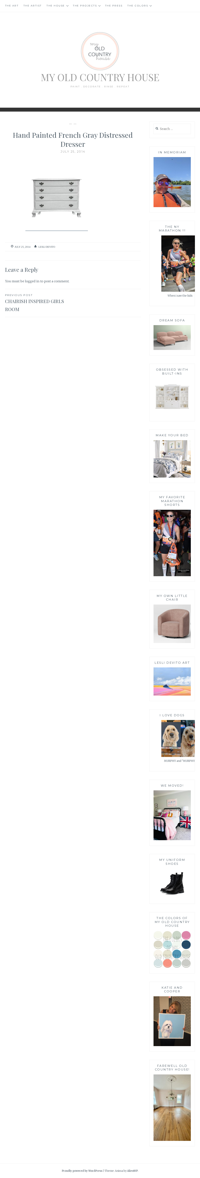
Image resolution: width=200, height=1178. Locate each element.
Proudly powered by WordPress (82, 1171)
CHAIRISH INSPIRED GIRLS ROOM (34, 302)
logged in (32, 281)
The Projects (85, 5)
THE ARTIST (32, 5)
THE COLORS (137, 5)
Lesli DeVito (46, 247)
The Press (114, 5)
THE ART (12, 5)
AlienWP (132, 1171)
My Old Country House (100, 77)
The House (55, 5)
